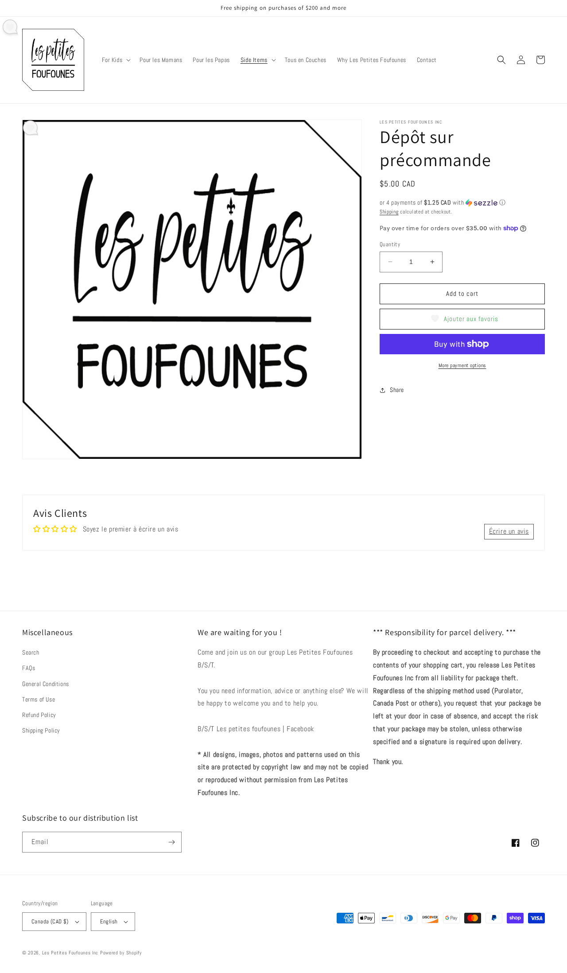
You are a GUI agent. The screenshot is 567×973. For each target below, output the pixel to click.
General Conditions (45, 684)
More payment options (462, 365)
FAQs (28, 668)
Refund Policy (39, 715)
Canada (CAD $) (50, 921)
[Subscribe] (171, 842)
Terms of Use (38, 699)
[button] (116, 59)
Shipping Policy (41, 730)
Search (30, 652)
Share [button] (397, 390)
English (109, 921)
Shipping (389, 211)
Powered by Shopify (121, 953)
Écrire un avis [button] (509, 531)
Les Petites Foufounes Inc (70, 953)
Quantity (390, 244)
